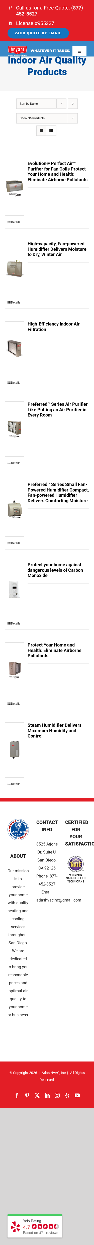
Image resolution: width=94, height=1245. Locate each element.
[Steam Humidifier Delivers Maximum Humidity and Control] (14, 750)
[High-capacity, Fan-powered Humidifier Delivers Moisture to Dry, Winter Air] (14, 268)
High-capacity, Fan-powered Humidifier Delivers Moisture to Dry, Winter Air (57, 249)
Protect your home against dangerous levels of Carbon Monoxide (55, 570)
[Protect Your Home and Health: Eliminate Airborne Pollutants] (14, 669)
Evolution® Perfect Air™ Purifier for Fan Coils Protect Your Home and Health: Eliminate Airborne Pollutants (57, 171)
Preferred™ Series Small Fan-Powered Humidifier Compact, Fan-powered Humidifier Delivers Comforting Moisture (58, 492)
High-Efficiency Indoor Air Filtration (54, 326)
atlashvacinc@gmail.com (58, 900)
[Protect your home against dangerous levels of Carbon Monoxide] (14, 589)
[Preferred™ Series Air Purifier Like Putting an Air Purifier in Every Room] (14, 429)
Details (15, 222)
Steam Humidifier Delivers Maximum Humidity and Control (54, 730)
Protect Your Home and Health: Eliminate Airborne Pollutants (54, 650)
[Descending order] (73, 103)
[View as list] (51, 131)
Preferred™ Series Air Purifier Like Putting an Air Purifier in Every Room (58, 410)
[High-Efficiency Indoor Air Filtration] (14, 348)
